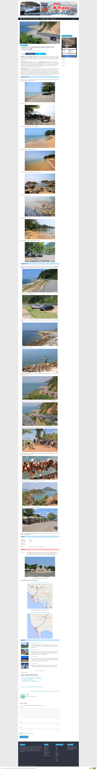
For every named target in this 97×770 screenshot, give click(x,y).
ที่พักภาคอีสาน (46, 748)
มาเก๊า (57, 752)
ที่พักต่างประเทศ (46, 755)
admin (22, 50)
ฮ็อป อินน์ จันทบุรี (34, 663)
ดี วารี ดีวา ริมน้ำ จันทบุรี (35, 649)
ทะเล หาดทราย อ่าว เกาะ (24, 45)
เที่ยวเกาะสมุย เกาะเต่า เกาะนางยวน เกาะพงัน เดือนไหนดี (31, 677)
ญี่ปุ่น (56, 747)
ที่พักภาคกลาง (46, 750)
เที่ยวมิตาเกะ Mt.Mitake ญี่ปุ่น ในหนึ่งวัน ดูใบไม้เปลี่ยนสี (31, 686)
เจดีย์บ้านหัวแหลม (42, 533)
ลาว (56, 757)
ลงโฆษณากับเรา (53, 18)
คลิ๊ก (44, 670)
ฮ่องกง (57, 750)
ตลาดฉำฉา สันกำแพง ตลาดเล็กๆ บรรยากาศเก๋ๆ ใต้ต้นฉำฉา (32, 678)
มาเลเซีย (57, 755)
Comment (21, 707)
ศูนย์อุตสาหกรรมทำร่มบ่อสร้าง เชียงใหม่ (28, 680)
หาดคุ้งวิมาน (39, 50)
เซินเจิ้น (57, 760)
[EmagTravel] (21, 19)
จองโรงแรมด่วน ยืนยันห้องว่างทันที (33, 18)
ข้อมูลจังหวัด (24, 18)
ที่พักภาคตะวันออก (47, 752)
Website (21, 732)
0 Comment (26, 50)
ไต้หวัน (57, 748)
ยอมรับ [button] (94, 768)
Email (21, 727)
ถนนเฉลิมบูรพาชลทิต (34, 50)
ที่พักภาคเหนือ (46, 747)
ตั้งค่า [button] (90, 768)
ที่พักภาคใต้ (46, 753)
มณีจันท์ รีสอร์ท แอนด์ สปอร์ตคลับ (36, 642)
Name (21, 721)
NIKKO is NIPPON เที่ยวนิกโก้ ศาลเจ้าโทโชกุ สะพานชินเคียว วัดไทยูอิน (45, 691)
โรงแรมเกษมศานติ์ (34, 656)
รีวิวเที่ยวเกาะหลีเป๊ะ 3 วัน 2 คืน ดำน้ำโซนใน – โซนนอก (31, 681)
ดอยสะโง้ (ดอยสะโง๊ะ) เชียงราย (27, 679)
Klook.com (63, 59)
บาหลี (56, 758)
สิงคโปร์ (57, 753)
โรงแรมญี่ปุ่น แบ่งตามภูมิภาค (45, 18)
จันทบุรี (30, 50)
